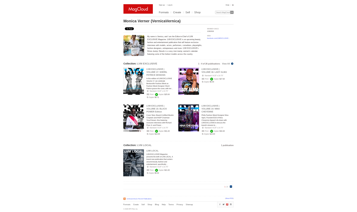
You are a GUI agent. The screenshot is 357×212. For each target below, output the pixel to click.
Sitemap (189, 204)
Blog (157, 204)
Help (227, 5)
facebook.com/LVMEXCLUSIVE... (218, 38)
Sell (187, 12)
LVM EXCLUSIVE (147, 63)
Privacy (180, 204)
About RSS (229, 198)
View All (226, 63)
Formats (164, 12)
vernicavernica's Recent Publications (139, 199)
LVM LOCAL (144, 145)
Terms (171, 204)
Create (177, 12)
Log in (170, 5)
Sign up (162, 5)
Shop (197, 12)
